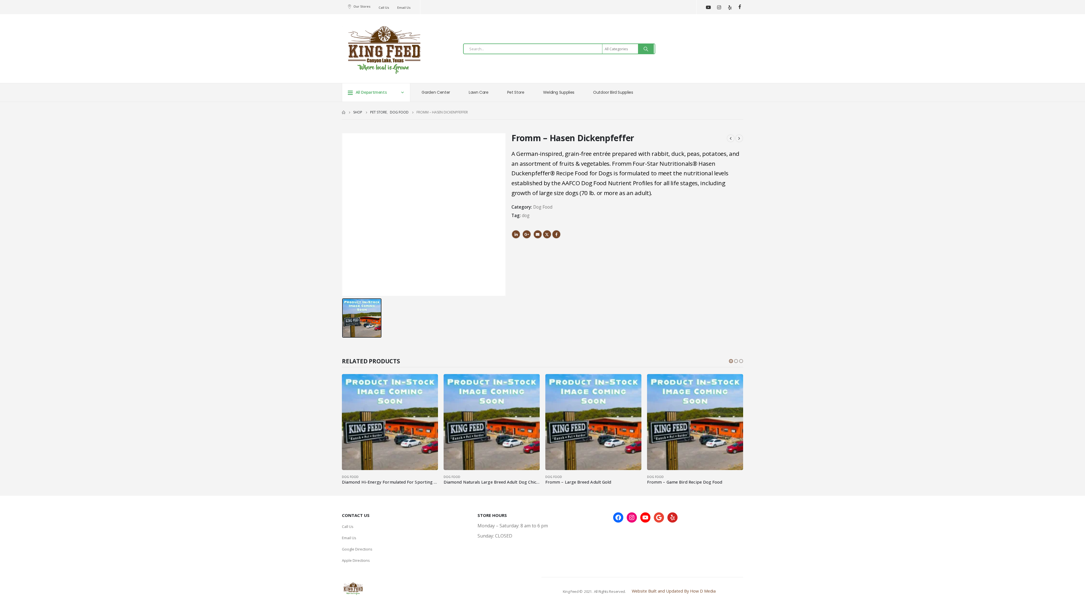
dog (526, 216)
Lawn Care (479, 92)
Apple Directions (356, 560)
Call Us (384, 7)
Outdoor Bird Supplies (613, 92)
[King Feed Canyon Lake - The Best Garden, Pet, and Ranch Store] (384, 50)
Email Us (404, 7)
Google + (526, 234)
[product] (390, 422)
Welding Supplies (558, 92)
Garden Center (436, 92)
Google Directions (357, 549)
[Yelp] (729, 7)
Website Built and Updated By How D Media (674, 591)
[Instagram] (718, 7)
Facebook (556, 234)
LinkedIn (515, 234)
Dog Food (542, 207)
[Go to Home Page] (343, 112)
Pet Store (515, 92)
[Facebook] (739, 6)
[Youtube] (708, 7)
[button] (731, 361)
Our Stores (361, 6)
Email (537, 234)
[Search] (646, 49)
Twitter (547, 234)
